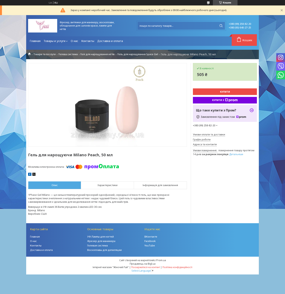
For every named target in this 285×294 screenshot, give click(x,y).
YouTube (149, 245)
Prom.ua (161, 260)
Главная (35, 41)
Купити (225, 91)
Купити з (218, 100)
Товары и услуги (54, 41)
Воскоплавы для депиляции (104, 250)
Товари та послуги (44, 54)
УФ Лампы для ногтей (100, 236)
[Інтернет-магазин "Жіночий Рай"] (42, 25)
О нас (74, 41)
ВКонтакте (150, 236)
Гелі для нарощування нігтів (97, 54)
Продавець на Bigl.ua (142, 263)
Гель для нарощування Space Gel (137, 54)
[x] (33, 175)
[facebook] (29, 175)
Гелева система (68, 54)
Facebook (150, 241)
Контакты (87, 41)
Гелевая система (97, 245)
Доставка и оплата (110, 41)
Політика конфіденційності (177, 267)
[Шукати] (221, 26)
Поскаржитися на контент (145, 267)
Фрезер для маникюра (101, 241)
